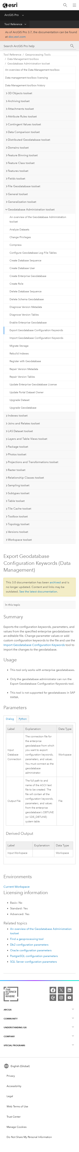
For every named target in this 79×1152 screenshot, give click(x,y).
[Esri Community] (53, 997)
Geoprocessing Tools (38, 54)
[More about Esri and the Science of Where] (11, 995)
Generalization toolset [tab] (22, 201)
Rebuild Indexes (19, 353)
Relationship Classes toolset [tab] (26, 477)
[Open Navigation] (74, 5)
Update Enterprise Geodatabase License (33, 384)
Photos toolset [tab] (17, 454)
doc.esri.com (17, 36)
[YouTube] (69, 997)
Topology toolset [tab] (18, 524)
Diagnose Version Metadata (26, 307)
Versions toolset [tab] (18, 532)
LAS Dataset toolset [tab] (20, 431)
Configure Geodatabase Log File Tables (33, 252)
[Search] (65, 5)
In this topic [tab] (12, 604)
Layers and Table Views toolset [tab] (27, 438)
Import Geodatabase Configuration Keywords (36, 338)
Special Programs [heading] (14, 1045)
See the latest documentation (38, 591)
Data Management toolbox (23, 59)
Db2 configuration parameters (29, 944)
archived (55, 582)
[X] (61, 990)
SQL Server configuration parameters (33, 961)
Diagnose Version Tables (24, 314)
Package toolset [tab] (18, 446)
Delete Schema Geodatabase (27, 299)
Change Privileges (20, 237)
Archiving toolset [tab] (19, 101)
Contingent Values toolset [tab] (24, 124)
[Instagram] (61, 997)
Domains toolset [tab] (18, 147)
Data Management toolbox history (25, 85)
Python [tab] (23, 719)
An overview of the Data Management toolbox (32, 69)
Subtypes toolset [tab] (18, 493)
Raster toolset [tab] (16, 470)
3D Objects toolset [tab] (20, 93)
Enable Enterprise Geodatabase (28, 322)
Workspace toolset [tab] (20, 539)
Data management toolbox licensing (26, 77)
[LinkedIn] (69, 990)
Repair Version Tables (22, 376)
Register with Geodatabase (25, 361)
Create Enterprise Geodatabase (28, 276)
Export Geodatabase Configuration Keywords (36, 330)
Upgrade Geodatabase (23, 407)
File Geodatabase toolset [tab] (24, 186)
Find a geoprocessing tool (27, 939)
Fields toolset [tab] (16, 178)
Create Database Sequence (25, 260)
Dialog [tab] (10, 719)
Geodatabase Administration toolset (28, 63)
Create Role (16, 283)
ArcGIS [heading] (8, 1009)
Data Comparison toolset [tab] (24, 132)
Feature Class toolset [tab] (21, 163)
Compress (15, 245)
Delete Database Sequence (26, 291)
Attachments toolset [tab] (21, 108)
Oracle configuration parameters (31, 950)
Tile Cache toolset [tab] (19, 508)
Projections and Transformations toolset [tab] (33, 462)
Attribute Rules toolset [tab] (22, 116)
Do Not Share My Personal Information (29, 1137)
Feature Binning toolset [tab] (23, 155)
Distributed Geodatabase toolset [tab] (29, 139)
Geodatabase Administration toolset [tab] (31, 209)
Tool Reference (13, 24)
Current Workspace (16, 886)
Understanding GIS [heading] (15, 1027)
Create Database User (22, 268)
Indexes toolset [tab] (18, 415)
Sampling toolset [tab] (18, 485)
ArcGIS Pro (11, 15)
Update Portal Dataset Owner (27, 392)
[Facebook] (53, 990)
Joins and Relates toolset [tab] (24, 423)
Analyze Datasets (19, 229)
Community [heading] (10, 1018)
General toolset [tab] (18, 194)
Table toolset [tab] (16, 501)
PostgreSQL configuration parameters (34, 956)
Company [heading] (9, 1036)
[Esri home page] (10, 5)
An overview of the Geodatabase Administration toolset (38, 219)
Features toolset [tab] (18, 171)
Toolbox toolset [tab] (18, 516)
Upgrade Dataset (19, 400)
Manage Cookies (16, 1127)
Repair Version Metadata (24, 369)
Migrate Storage (19, 345)
